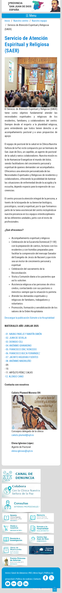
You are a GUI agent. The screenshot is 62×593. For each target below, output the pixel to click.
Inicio (7, 20)
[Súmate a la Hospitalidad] (41, 529)
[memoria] (41, 518)
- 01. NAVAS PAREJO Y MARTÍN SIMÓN (23, 334)
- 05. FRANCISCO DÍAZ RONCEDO (21, 349)
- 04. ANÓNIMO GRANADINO (18, 345)
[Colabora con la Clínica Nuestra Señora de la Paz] (21, 491)
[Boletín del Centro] (15, 518)
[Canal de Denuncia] (21, 476)
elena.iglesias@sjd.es (22, 451)
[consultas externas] (21, 505)
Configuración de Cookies (47, 587)
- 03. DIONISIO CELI (14, 341)
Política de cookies (24, 579)
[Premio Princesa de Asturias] (15, 562)
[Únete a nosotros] (15, 529)
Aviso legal (38, 573)
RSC (30, 573)
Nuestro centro (20, 20)
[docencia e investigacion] (15, 540)
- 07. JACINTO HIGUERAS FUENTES (21, 357)
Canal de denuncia (19, 573)
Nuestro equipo (39, 20)
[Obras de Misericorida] (15, 551)
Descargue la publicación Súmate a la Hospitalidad (29, 317)
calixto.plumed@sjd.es (23, 435)
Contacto (37, 579)
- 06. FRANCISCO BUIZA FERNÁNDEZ (22, 353)
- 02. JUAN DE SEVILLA (16, 337)
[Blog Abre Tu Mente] (41, 551)
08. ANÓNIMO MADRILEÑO (18, 361)
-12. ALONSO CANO (14, 376)
